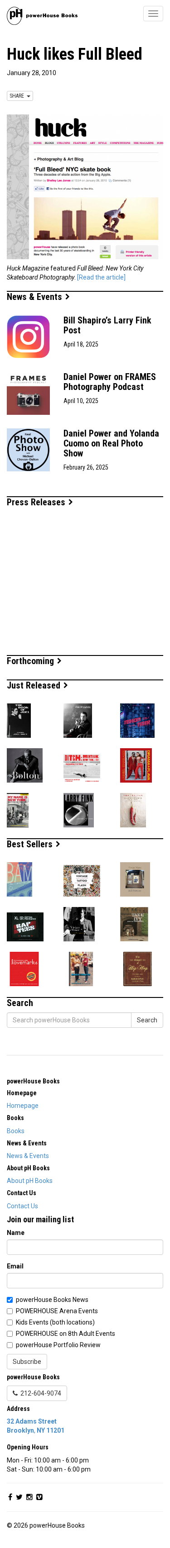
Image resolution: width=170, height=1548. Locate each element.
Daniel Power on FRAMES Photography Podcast (109, 381)
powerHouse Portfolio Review (58, 1345)
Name (15, 1232)
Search (147, 1020)
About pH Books (30, 1180)
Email (15, 1266)
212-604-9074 (39, 1393)
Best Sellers (31, 844)
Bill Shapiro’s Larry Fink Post (107, 325)
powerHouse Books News (52, 1299)
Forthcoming (31, 660)
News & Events (35, 296)
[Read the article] (101, 277)
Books (15, 1131)
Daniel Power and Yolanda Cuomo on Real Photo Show (111, 443)
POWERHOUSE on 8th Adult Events (65, 1333)
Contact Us (22, 1206)
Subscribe (27, 1361)
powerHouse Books (33, 1081)
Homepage (23, 1105)
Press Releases (37, 502)
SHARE (18, 96)
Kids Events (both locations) (55, 1322)
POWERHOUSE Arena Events (57, 1311)
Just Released (35, 685)
